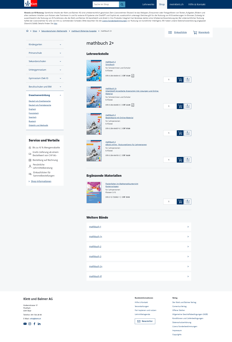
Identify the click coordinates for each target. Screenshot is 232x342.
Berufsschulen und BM (40, 86)
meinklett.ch (177, 4)
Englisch (32, 109)
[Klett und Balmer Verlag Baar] (27, 31)
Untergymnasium (37, 69)
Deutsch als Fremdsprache (40, 105)
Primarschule (35, 53)
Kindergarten (35, 44)
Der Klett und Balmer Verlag (184, 302)
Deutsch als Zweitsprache (40, 101)
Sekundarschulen (37, 61)
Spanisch (32, 117)
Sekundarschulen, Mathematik (54, 31)
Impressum (177, 330)
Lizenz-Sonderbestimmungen (114, 21)
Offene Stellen (178, 310)
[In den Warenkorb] (180, 80)
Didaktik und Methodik (38, 125)
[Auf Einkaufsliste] (187, 80)
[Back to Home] (30, 3)
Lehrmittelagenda (142, 314)
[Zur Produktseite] (94, 70)
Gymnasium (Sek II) (38, 78)
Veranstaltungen (142, 306)
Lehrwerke (148, 4)
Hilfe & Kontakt (196, 4)
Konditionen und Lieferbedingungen (187, 318)
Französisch (34, 113)
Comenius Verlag (179, 306)
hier (55, 23)
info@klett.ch (35, 318)
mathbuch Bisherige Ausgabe (84, 31)
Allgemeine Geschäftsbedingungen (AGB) (190, 314)
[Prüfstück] (132, 76)
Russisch (32, 121)
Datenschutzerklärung (181, 322)
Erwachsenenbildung (39, 95)
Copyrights (176, 334)
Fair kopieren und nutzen (145, 310)
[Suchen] (122, 4)
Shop (162, 4)
